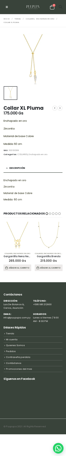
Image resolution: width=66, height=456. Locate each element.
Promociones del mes (19, 369)
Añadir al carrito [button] (19, 267)
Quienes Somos (15, 345)
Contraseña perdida (18, 357)
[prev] (54, 108)
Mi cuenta (11, 339)
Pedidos (11, 351)
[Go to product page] (18, 236)
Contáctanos (13, 363)
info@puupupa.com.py (17, 317)
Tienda (10, 333)
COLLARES (22, 154)
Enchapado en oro (38, 154)
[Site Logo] (33, 7)
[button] (7, 7)
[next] (60, 108)
